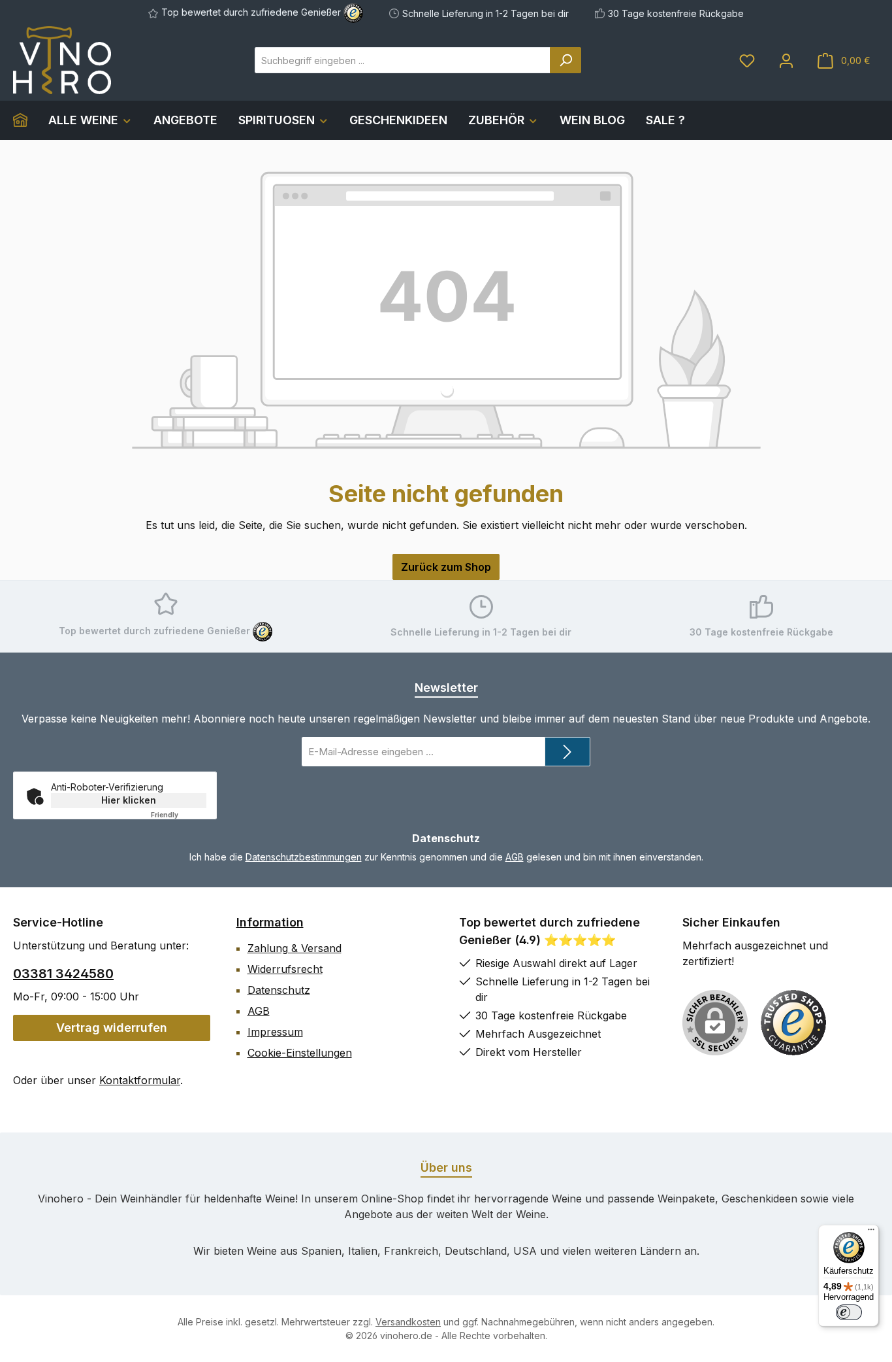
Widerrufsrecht (285, 969)
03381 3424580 (63, 973)
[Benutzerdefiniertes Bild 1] (793, 1022)
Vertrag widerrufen (111, 1027)
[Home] (25, 120)
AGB (514, 856)
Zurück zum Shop (446, 566)
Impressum (275, 1031)
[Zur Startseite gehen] (62, 60)
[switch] (849, 1312)
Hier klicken (128, 800)
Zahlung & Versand (294, 948)
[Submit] (567, 751)
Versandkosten (408, 1321)
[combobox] (402, 60)
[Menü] (871, 1232)
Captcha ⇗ (181, 815)
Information (270, 922)
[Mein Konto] (786, 60)
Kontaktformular (139, 1080)
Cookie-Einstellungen (299, 1052)
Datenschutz (278, 989)
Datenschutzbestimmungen (304, 856)
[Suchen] (565, 60)
